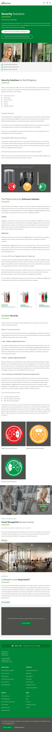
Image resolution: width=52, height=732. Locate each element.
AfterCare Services (5, 696)
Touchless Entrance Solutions (7, 679)
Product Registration (5, 698)
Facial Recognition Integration (7, 670)
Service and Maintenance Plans (7, 701)
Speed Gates (28, 673)
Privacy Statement (7, 723)
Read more (4, 540)
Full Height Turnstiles (30, 684)
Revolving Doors (29, 676)
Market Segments (5, 676)
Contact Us (28, 701)
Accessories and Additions (31, 687)
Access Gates (29, 679)
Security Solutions (5, 673)
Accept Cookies (7, 727)
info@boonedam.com (5, 660)
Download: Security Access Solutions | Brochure (17, 36)
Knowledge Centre (30, 704)
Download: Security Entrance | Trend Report (15, 31)
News (27, 698)
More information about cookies (38, 618)
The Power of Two (5, 682)
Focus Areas (3, 10)
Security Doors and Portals (31, 670)
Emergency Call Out (5, 707)
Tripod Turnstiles (29, 682)
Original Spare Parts (5, 710)
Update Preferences (19, 727)
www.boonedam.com (5, 661)
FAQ (27, 707)
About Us (28, 696)
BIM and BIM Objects (5, 684)
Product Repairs (4, 704)
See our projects (5, 602)
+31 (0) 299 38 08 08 (5, 658)
